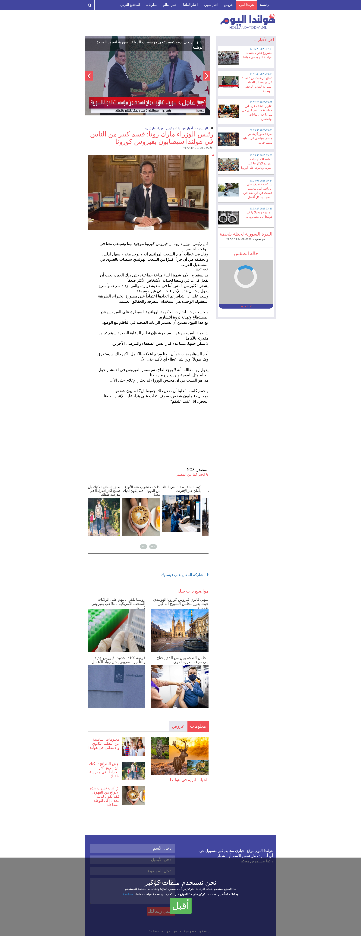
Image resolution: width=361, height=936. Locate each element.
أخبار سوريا (210, 5)
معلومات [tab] (198, 726)
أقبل (180, 905)
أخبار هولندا (185, 128)
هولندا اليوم (246, 5)
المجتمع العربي (130, 5)
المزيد (245, 306)
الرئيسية (264, 5)
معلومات (151, 5)
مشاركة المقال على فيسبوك (183, 575)
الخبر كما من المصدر (191, 474)
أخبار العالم (170, 5)
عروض (228, 5)
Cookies (128, 894)
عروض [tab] (178, 726)
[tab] (246, 56)
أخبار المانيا (190, 5)
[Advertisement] (150, 435)
